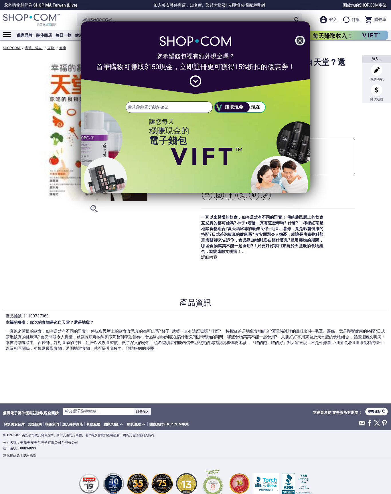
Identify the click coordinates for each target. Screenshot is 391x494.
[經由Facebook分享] (230, 195)
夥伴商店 (44, 35)
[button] (114, 424)
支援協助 (35, 424)
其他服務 (93, 424)
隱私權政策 (11, 455)
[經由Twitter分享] (242, 195)
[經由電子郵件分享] (207, 195)
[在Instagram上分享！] (219, 195)
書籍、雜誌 (34, 48)
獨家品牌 (25, 35)
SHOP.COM (12, 48)
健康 (62, 48)
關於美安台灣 (14, 424)
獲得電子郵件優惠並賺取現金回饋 (31, 413)
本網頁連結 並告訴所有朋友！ (337, 413)
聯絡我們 (52, 424)
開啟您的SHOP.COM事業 (365, 5)
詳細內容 (209, 257)
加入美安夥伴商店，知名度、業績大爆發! (209, 5)
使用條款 (29, 455)
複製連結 (377, 411)
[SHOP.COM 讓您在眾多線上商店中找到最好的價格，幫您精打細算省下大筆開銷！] (31, 19)
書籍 (51, 48)
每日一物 (64, 35)
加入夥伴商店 (72, 424)
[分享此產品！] (266, 195)
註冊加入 (142, 411)
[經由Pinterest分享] (254, 195)
